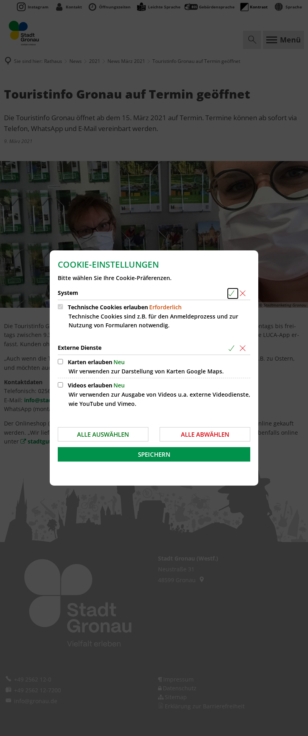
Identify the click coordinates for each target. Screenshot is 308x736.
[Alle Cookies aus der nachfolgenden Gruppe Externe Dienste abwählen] (244, 348)
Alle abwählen (205, 434)
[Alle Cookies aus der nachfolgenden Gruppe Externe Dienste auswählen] (233, 348)
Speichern (154, 454)
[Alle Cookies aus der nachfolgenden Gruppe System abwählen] (244, 293)
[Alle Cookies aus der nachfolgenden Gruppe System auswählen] (233, 293)
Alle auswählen (103, 434)
